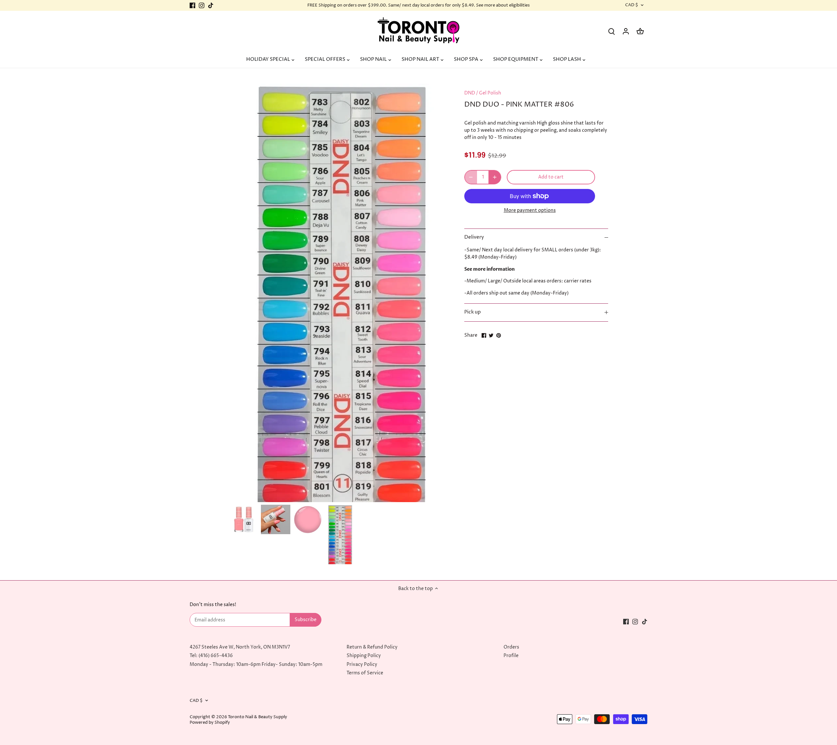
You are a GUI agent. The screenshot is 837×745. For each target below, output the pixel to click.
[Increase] (494, 177)
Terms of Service (365, 673)
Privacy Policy (362, 664)
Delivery (474, 237)
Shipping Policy (364, 655)
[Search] (611, 31)
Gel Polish (490, 93)
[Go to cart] (640, 31)
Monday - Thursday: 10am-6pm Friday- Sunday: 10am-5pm (256, 664)
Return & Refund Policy (372, 647)
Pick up (472, 312)
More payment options (530, 210)
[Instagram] (201, 5)
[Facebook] (192, 5)
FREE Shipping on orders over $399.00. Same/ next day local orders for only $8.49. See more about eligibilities (418, 5)
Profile (511, 655)
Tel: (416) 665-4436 (211, 655)
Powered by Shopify (210, 722)
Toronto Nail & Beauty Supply (257, 717)
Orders (511, 647)
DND (469, 93)
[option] (243, 519)
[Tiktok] (211, 5)
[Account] (626, 31)
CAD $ (631, 5)
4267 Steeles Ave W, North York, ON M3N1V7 (240, 647)
